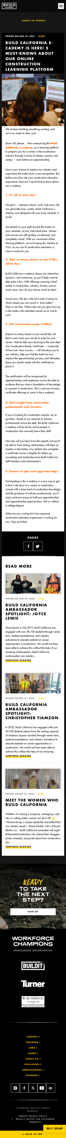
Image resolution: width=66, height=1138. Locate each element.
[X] (33, 1088)
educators (32, 1064)
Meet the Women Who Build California (32, 802)
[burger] (61, 6)
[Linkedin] (50, 1088)
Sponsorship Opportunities (33, 950)
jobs (32, 1048)
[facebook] (24, 1088)
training (32, 1042)
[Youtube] (41, 1088)
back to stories (34, 20)
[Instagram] (15, 1088)
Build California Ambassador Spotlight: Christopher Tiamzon (32, 711)
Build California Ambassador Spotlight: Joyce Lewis (26, 612)
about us (32, 1059)
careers (32, 1037)
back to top (34, 1134)
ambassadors (32, 1070)
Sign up (33, 912)
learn (32, 1053)
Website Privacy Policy (33, 1116)
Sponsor (32, 1075)
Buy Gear (55, 1128)
